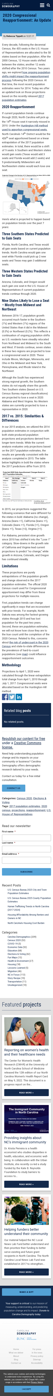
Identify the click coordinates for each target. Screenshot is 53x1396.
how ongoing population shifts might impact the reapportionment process (26, 76)
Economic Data (15, 947)
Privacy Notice (37, 1382)
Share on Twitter (12, 697)
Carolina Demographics (19, 936)
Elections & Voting (17, 954)
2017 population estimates (24, 806)
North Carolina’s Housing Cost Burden (26, 923)
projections (18, 810)
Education (12, 950)
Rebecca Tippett (14, 36)
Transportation (15, 981)
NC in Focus (14, 974)
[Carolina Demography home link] (11, 9)
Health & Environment (18, 961)
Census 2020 (24, 798)
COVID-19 (13, 943)
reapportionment (35, 810)
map (24, 654)
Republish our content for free (23, 738)
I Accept (26, 1389)
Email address (10, 854)
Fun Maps (12, 957)
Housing (12, 964)
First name (9, 831)
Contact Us (13, 788)
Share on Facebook (5, 697)
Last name (8, 842)
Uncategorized (15, 985)
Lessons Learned (16, 967)
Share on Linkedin (19, 697)
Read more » (26, 1092)
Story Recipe (14, 978)
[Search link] (48, 5)
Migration (12, 971)
